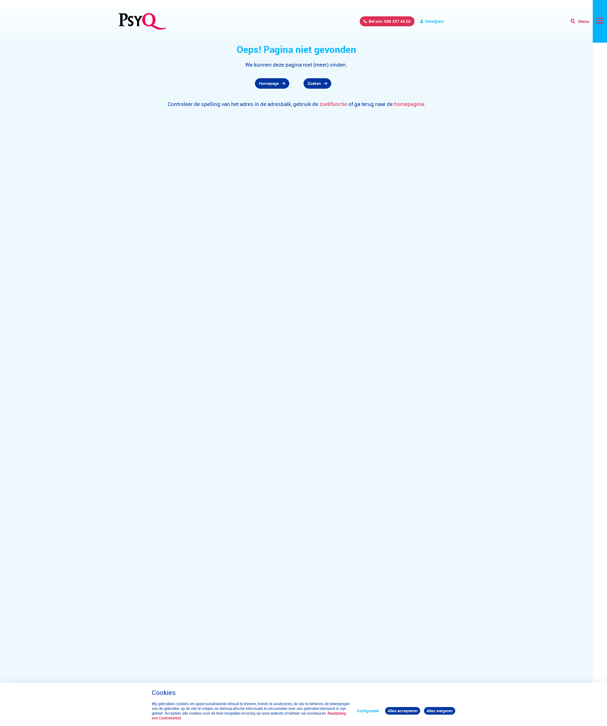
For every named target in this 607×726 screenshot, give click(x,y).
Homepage (269, 83)
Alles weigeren (440, 710)
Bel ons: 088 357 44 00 (390, 21)
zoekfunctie (333, 104)
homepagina (409, 104)
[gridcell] (204, 83)
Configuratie (368, 710)
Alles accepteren (403, 710)
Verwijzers (434, 21)
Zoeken (314, 83)
